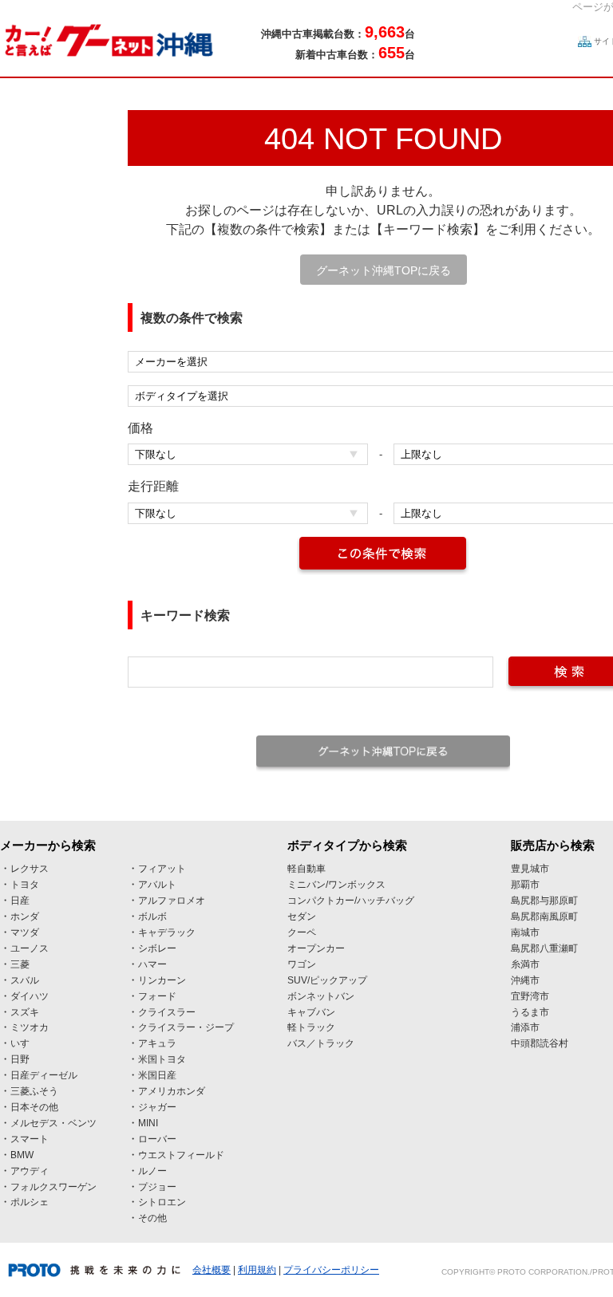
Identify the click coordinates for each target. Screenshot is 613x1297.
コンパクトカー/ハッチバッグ (350, 900)
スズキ (24, 1012)
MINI (148, 1123)
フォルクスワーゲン (53, 1187)
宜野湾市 (530, 996)
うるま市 (530, 1012)
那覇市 (525, 884)
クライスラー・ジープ (186, 1027)
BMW (22, 1155)
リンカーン (162, 980)
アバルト (157, 884)
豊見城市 (530, 868)
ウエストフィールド (181, 1155)
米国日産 (157, 1075)
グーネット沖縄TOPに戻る (383, 270)
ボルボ (152, 916)
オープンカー (316, 948)
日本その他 (34, 1107)
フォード (157, 996)
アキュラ (157, 1043)
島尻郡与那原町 (544, 900)
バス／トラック (320, 1043)
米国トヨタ (162, 1059)
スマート (29, 1139)
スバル (24, 980)
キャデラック (167, 932)
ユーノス (29, 948)
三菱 (20, 964)
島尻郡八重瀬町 (544, 948)
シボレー (157, 948)
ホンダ (24, 916)
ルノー (152, 1171)
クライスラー (167, 1012)
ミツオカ (29, 1027)
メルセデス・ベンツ (53, 1123)
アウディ (29, 1171)
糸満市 (525, 964)
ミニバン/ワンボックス (336, 884)
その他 (152, 1218)
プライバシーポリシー (331, 1270)
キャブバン (311, 1012)
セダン (301, 916)
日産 (20, 900)
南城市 (525, 932)
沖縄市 (525, 980)
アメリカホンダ (171, 1091)
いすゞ (24, 1043)
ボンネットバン (320, 996)
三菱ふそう (34, 1091)
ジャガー (157, 1107)
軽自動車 (306, 868)
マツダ (24, 932)
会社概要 (211, 1270)
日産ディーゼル (43, 1075)
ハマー (152, 964)
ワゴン (301, 964)
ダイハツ (29, 996)
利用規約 (257, 1270)
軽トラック (311, 1027)
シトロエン (162, 1202)
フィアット (162, 868)
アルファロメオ (171, 900)
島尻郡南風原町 (544, 916)
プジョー (157, 1187)
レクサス (29, 868)
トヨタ (24, 884)
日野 (20, 1059)
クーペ (301, 932)
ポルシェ (29, 1202)
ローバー (157, 1139)
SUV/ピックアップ (327, 980)
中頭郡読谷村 (539, 1043)
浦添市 (525, 1027)
